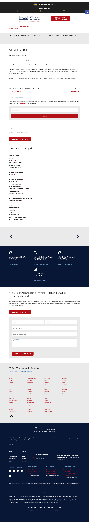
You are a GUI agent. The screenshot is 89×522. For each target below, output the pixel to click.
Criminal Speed (13, 170)
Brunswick (11, 405)
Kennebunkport (30, 402)
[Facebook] (10, 471)
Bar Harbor (11, 387)
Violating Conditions (16, 219)
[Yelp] (22, 471)
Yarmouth (64, 393)
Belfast (10, 391)
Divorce (11, 174)
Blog (22, 454)
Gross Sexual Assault (16, 193)
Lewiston (29, 407)
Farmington (29, 391)
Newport (46, 380)
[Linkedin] (18, 471)
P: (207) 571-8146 (32, 474)
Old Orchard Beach (49, 385)
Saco (45, 398)
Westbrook (65, 387)
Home (10, 451)
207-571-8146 (40, 458)
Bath (10, 389)
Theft (11, 212)
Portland (46, 389)
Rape (10, 205)
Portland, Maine (12, 27)
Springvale (64, 378)
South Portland (48, 411)
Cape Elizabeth (12, 411)
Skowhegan (47, 407)
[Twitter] (14, 471)
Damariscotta (30, 382)
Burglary (12, 160)
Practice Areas (13, 456)
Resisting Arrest (14, 208)
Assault (11, 158)
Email (14, 333)
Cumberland (30, 380)
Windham (64, 389)
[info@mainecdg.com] (34, 455)
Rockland (46, 393)
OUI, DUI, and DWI (14, 203)
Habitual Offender (15, 196)
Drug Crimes (13, 182)
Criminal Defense (14, 165)
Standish (64, 380)
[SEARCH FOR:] (44, 110)
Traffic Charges (14, 215)
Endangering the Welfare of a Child (20, 189)
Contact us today (72, 457)
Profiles (11, 454)
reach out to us (24, 103)
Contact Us (24, 461)
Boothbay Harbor (13, 400)
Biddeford (11, 398)
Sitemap (59, 507)
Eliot (28, 387)
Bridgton (11, 402)
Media (23, 456)
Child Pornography (15, 163)
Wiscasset (64, 391)
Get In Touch (45, 11)
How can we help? (16, 339)
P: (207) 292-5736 (51, 474)
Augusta (11, 382)
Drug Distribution (15, 184)
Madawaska (29, 411)
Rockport (46, 396)
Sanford (46, 400)
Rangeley (46, 391)
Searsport (46, 405)
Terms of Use (42, 507)
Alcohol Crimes (14, 156)
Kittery (28, 405)
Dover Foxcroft (30, 385)
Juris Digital (60, 510)
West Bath (64, 385)
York (63, 396)
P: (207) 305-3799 (70, 475)
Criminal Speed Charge (16, 172)
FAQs (10, 461)
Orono (46, 387)
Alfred (10, 378)
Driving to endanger (15, 179)
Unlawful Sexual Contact (17, 217)
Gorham (29, 396)
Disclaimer (51, 507)
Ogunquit (46, 382)
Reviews (23, 451)
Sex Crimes (12, 210)
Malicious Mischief (15, 200)
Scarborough (47, 402)
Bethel (10, 396)
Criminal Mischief (14, 167)
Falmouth (29, 389)
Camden (11, 409)
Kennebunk (29, 400)
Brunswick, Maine (13, 30)
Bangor (10, 385)
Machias (29, 409)
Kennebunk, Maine (13, 28)
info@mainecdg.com (42, 454)
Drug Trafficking (14, 186)
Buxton (10, 407)
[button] (11, 236)
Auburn (10, 380)
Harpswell (29, 398)
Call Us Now (22, 11)
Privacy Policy (32, 507)
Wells (63, 382)
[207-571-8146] (34, 458)
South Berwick (47, 409)
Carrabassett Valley (31, 378)
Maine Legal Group (44, 8)
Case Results (12, 458)
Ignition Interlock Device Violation (20, 198)
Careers (23, 458)
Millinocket (47, 378)
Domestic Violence (15, 177)
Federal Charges (14, 191)
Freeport (29, 393)
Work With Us (69, 11)
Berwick (11, 393)
